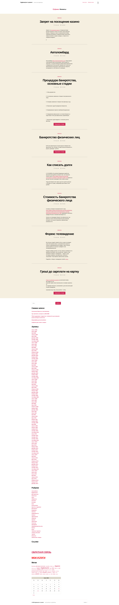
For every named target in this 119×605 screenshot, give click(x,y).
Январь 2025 (35, 354)
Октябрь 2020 (35, 422)
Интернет (34, 500)
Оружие (33, 519)
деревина (39, 569)
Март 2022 (34, 405)
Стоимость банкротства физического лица (59, 198)
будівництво (45, 568)
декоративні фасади (34, 569)
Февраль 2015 (35, 461)
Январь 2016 (35, 446)
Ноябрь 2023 (35, 374)
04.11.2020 (63, 274)
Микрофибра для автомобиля (39, 320)
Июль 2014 (34, 472)
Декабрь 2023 (35, 373)
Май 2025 (34, 347)
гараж (56, 568)
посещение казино (55, 30)
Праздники (34, 524)
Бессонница (34, 566)
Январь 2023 (35, 390)
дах (57, 568)
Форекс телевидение (59, 234)
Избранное (34, 499)
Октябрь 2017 (35, 437)
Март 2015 (34, 459)
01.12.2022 (63, 55)
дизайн (53, 569)
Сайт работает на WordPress (50, 602)
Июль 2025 (34, 344)
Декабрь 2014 (35, 464)
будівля (38, 568)
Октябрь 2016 (35, 438)
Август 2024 (34, 360)
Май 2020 (34, 424)
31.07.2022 (63, 87)
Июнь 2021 (34, 413)
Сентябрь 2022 (35, 397)
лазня (38, 572)
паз (51, 572)
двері (59, 568)
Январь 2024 (35, 371)
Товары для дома (36, 532)
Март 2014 (34, 478)
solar (58, 25)
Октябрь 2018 (35, 435)
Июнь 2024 (34, 363)
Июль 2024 (34, 361)
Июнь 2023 (34, 382)
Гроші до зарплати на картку (59, 271)
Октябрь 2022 (35, 395)
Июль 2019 (34, 434)
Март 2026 (34, 336)
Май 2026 (34, 333)
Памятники (34, 521)
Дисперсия (38, 566)
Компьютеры (35, 505)
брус (53, 566)
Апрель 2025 (35, 349)
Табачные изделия (36, 531)
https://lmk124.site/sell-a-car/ (58, 60)
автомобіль (48, 566)
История (34, 502)
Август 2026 (34, 329)
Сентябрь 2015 (35, 453)
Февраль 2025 (35, 352)
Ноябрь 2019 (35, 429)
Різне (33, 529)
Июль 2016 (34, 443)
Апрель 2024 (35, 366)
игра (43, 571)
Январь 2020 (35, 427)
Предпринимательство (37, 526)
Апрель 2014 (35, 477)
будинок (57, 566)
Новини (33, 515)
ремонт (37, 574)
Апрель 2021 (35, 416)
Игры (33, 497)
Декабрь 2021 (35, 410)
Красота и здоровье (36, 507)
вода (50, 568)
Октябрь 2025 (35, 339)
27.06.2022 (63, 140)
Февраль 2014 (35, 480)
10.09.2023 (63, 25)
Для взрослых (35, 494)
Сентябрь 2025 (35, 341)
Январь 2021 (35, 419)
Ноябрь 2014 (35, 466)
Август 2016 (34, 442)
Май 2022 (34, 403)
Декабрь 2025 (35, 338)
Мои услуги (85, 2)
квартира (53, 571)
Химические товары (36, 537)
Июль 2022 (34, 400)
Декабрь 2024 (35, 355)
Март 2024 (34, 368)
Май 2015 (34, 456)
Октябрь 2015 (35, 451)
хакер (54, 574)
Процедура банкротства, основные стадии (59, 82)
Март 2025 (34, 350)
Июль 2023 (34, 381)
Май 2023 (34, 384)
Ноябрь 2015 (35, 450)
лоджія (41, 572)
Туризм (33, 534)
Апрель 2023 (35, 386)
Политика (34, 523)
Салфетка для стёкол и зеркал (39, 322)
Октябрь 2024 (35, 358)
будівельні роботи (34, 568)
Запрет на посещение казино (59, 21)
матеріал (44, 572)
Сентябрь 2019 (35, 432)
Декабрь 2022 (35, 392)
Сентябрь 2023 (35, 378)
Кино (33, 503)
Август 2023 (34, 379)
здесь (67, 259)
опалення (49, 572)
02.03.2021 (63, 237)
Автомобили (35, 491)
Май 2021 (34, 414)
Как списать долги (59, 165)
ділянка (40, 571)
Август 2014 (34, 470)
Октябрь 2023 (35, 376)
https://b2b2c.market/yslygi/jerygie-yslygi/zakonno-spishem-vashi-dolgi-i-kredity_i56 (57, 176)
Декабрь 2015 (35, 448)
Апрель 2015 (35, 458)
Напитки (34, 511)
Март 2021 (34, 418)
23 (58, 588)
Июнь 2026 (34, 331)
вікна (53, 568)
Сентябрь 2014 (35, 469)
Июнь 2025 (34, 345)
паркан (54, 572)
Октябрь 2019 (35, 430)
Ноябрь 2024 (35, 357)
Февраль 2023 (35, 389)
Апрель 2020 (35, 426)
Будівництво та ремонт (26, 2)
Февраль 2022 (35, 406)
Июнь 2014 (34, 474)
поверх (56, 572)
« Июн (33, 595)
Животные (34, 495)
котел (36, 572)
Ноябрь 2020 (35, 421)
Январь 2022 (35, 408)
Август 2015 (34, 454)
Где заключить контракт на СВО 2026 (40, 313)
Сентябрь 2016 (35, 440)
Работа (33, 527)
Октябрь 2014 (35, 467)
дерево (42, 569)
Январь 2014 (35, 482)
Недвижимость (35, 513)
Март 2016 (34, 445)
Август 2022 (34, 398)
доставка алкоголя (35, 571)
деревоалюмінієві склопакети (47, 569)
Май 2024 (34, 365)
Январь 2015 (35, 462)
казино (46, 571)
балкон (51, 566)
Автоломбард (59, 52)
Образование (35, 516)
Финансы (60, 17)
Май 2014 (34, 475)
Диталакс (43, 566)
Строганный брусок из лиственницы (40, 311)
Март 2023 (34, 387)
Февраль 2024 (35, 370)
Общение (34, 518)
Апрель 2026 (35, 334)
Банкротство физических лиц (59, 137)
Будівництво (35, 492)
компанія (33, 572)
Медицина (34, 510)
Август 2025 (34, 342)
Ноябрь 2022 (35, 394)
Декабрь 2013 (35, 483)
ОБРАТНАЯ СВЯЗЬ (41, 552)
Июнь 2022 (34, 402)
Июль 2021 (34, 411)
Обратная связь (91, 2)
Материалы (34, 508)
